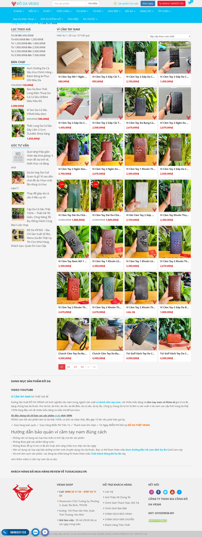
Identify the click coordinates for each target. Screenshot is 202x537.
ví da (57, 415)
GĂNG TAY (146, 11)
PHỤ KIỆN (73, 19)
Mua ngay (148, 3)
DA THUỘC (89, 19)
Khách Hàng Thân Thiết (117, 524)
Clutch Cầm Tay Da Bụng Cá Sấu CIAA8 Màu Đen (86, 353)
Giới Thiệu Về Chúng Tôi (118, 497)
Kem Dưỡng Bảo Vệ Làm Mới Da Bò (146, 449)
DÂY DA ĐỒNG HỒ (51, 19)
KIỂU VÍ (33, 11)
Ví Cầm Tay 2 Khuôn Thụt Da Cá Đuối (147, 307)
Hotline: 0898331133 (172, 3)
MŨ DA (129, 11)
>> (94, 366)
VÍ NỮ (46, 11)
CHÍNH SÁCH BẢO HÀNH (118, 513)
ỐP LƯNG (163, 11)
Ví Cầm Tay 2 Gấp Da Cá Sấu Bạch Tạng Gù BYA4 (154, 76)
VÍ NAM (17, 11)
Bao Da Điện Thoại (23, 19)
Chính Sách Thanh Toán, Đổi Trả (122, 502)
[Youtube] (172, 492)
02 (68, 366)
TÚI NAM (81, 11)
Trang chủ (16, 23)
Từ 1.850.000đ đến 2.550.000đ (28, 47)
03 (75, 366)
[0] (189, 2)
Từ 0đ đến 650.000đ (22, 35)
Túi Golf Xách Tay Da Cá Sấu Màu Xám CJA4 (151, 353)
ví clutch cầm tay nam (108, 402)
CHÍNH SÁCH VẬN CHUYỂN (119, 519)
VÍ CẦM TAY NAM (20, 396)
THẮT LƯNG (63, 11)
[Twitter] (165, 492)
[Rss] (151, 492)
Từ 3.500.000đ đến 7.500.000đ (28, 55)
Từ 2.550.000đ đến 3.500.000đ (28, 51)
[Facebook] (158, 492)
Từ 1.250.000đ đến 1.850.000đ (28, 43)
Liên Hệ (109, 491)
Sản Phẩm (29, 23)
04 (82, 366)
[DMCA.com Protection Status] (157, 523)
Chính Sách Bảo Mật (116, 508)
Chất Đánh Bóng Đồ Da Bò (106, 453)
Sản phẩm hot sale (128, 3)
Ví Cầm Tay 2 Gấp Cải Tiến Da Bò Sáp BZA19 (117, 76)
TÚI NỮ (97, 11)
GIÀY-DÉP (113, 11)
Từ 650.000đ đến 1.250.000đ (27, 39)
